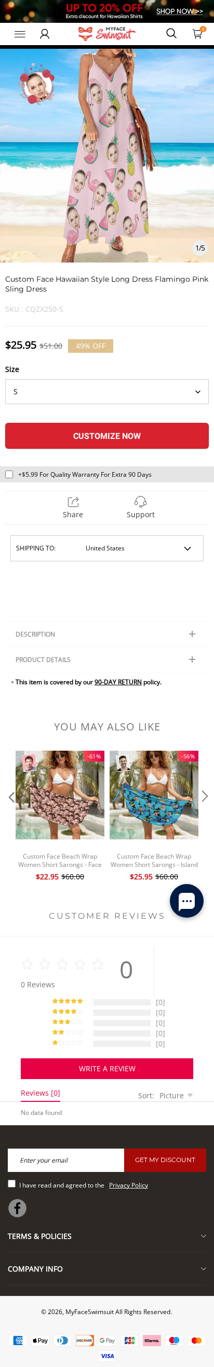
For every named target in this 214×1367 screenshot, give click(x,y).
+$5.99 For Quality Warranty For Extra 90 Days (85, 474)
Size (12, 369)
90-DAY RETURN (118, 682)
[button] (10, 817)
